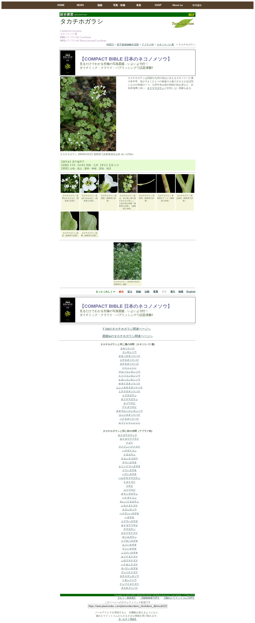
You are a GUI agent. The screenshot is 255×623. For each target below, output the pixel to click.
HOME (61, 5)
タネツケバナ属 (165, 44)
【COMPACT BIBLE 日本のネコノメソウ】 (126, 58)
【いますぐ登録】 (127, 619)
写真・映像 (119, 5)
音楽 (138, 5)
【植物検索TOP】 (150, 597)
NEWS (80, 5)
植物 (99, 5)
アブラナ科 (148, 44)
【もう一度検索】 (126, 597)
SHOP (158, 5)
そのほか (197, 5)
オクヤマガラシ (155, 88)
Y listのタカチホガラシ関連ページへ (126, 328)
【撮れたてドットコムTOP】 (179, 597)
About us (177, 5)
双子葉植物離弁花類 (128, 44)
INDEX (110, 44)
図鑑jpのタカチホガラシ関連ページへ (127, 336)
